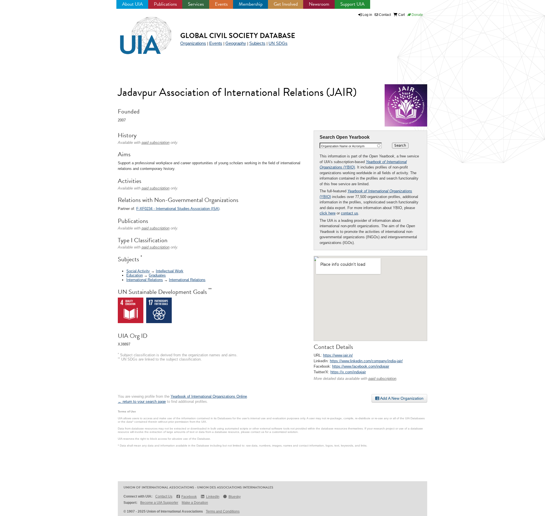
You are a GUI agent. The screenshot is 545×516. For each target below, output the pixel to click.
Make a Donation (195, 503)
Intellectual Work (169, 271)
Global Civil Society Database (237, 35)
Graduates (157, 275)
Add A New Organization (401, 398)
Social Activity (138, 271)
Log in (367, 15)
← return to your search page (142, 401)
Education (134, 275)
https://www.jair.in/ (338, 355)
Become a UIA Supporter (159, 503)
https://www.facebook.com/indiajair (360, 366)
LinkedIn (212, 497)
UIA (139, 32)
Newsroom (319, 4)
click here (328, 213)
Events (221, 4)
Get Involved (286, 4)
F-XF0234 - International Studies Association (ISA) (177, 209)
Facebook (189, 497)
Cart (401, 15)
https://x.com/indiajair (348, 372)
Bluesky (235, 497)
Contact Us (163, 496)
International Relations (144, 280)
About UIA (132, 4)
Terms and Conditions (223, 511)
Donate (417, 15)
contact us (349, 213)
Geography (235, 43)
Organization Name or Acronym (342, 146)
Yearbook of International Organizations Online (209, 396)
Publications (165, 4)
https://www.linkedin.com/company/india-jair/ (366, 361)
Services (196, 4)
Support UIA (352, 4)
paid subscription (382, 378)
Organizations (193, 43)
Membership (251, 4)
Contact (384, 15)
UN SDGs (278, 43)
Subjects (257, 43)
